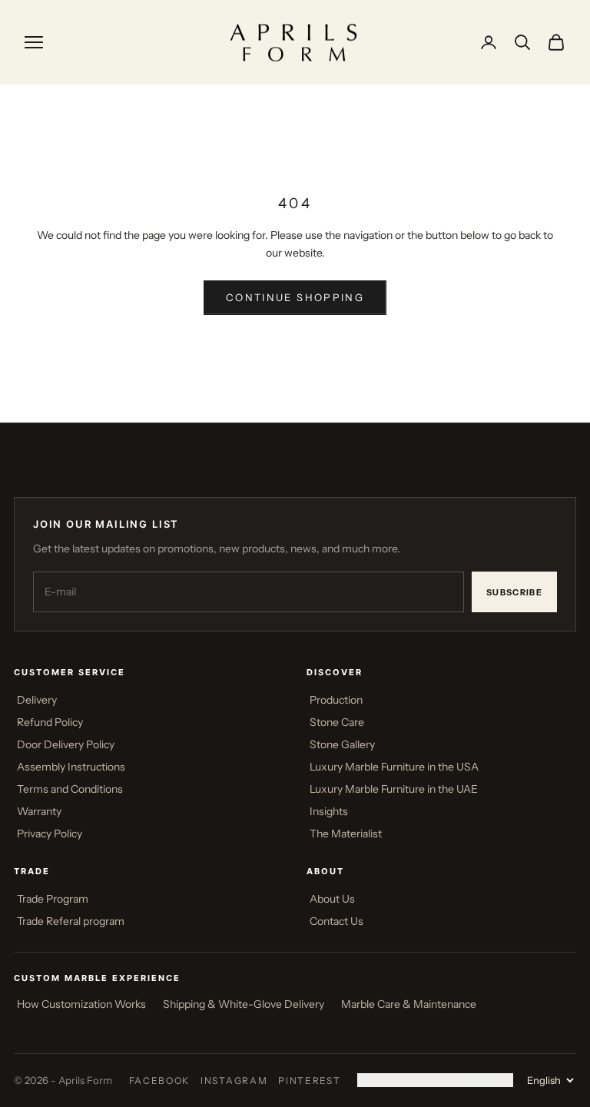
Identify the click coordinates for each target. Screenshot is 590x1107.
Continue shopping (295, 297)
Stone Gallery (342, 744)
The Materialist (346, 833)
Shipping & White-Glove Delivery (243, 1004)
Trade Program (52, 899)
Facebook (159, 1080)
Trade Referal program (70, 921)
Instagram (234, 1080)
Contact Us (336, 921)
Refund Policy (50, 722)
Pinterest (309, 1080)
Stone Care (337, 722)
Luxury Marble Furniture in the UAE (394, 789)
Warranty (39, 811)
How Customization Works (81, 1004)
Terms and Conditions (70, 789)
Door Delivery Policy (65, 744)
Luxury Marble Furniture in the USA (394, 767)
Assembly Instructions (71, 767)
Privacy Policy (49, 833)
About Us (332, 899)
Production (336, 700)
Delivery (37, 700)
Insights (329, 811)
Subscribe (514, 592)
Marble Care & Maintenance (408, 1004)
